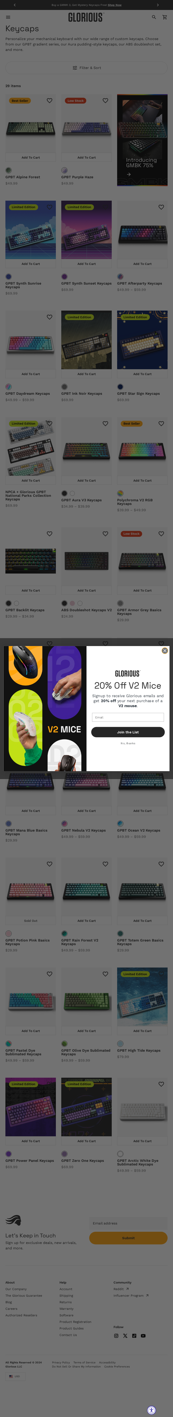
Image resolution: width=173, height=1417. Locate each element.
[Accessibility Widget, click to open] (151, 1410)
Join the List (128, 732)
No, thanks (128, 743)
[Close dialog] (165, 650)
